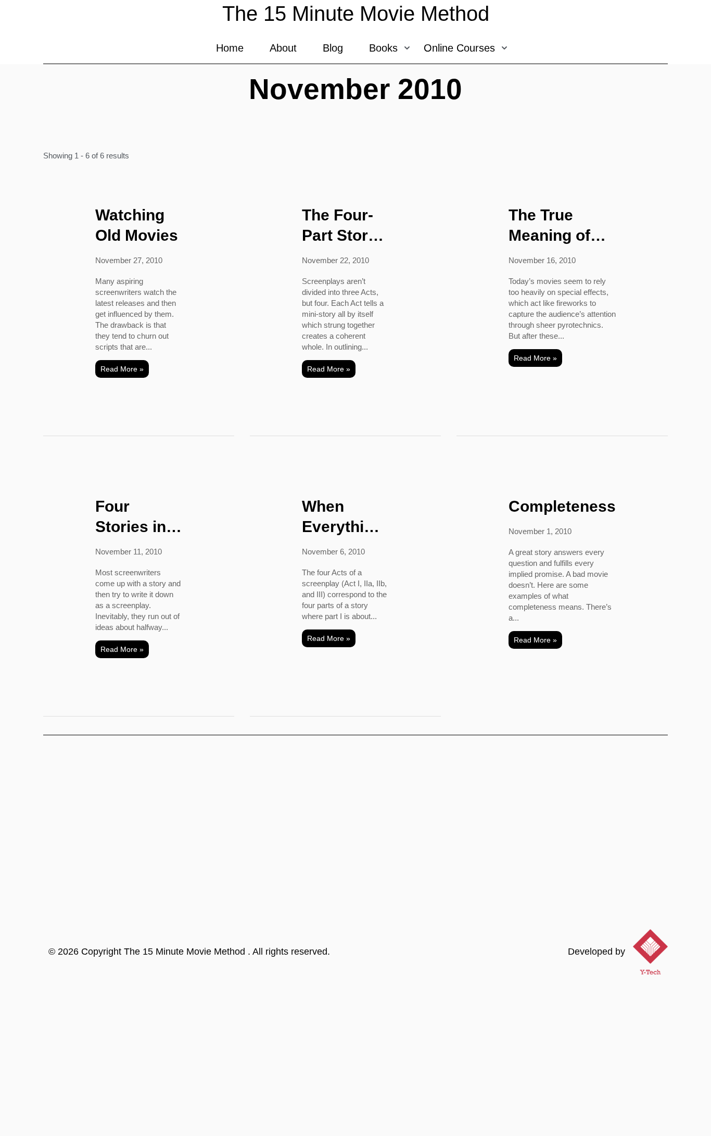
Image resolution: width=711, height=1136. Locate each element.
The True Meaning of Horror (549, 225)
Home (230, 48)
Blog (333, 48)
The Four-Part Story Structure (339, 225)
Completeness (562, 506)
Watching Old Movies (136, 225)
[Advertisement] (355, 1058)
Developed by (596, 951)
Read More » (122, 369)
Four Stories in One (130, 517)
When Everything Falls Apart (342, 517)
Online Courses (459, 48)
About (283, 48)
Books (383, 48)
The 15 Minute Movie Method (186, 951)
